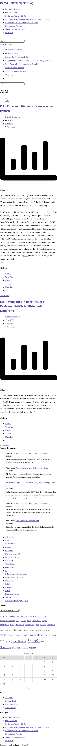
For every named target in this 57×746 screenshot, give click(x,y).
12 (20, 671)
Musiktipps (9, 581)
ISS (13, 629)
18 (12, 675)
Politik (7, 584)
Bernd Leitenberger (12, 117)
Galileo (43, 625)
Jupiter (19, 630)
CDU (29, 621)
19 (20, 675)
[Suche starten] (26, 84)
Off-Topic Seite (11, 53)
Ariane (12, 616)
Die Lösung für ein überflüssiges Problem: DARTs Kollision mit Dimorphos (22, 306)
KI (6, 571)
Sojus (7, 641)
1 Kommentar (10, 327)
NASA (3, 635)
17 (4, 675)
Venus (25, 647)
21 (37, 675)
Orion (10, 635)
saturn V (47, 635)
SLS (2, 641)
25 (12, 680)
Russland (33, 635)
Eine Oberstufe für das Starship (27, 521)
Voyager (32, 647)
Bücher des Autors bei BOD (16, 57)
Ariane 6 (31, 616)
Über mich (9, 75)
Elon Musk (4, 625)
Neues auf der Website (14, 68)
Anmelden (9, 698)
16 (53, 671)
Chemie (8, 547)
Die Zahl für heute (12, 557)
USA (14, 648)
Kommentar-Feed (11, 704)
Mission (38, 405)
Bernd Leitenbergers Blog (16, 3)
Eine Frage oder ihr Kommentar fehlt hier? (22, 64)
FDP (37, 625)
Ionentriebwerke (5, 630)
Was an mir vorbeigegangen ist (16, 601)
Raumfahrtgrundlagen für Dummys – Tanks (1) (33, 468)
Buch (17, 621)
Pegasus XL (11, 405)
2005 (25, 405)
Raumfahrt (9, 124)
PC (14, 635)
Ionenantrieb (51, 625)
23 (53, 675)
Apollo (3, 616)
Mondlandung (44, 630)
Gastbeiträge (10, 564)
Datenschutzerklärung (14, 50)
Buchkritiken (10, 544)
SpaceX (8, 597)
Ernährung (9, 561)
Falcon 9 (20, 624)
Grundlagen (9, 567)
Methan (32, 630)
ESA (12, 624)
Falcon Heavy (30, 625)
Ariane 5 (20, 616)
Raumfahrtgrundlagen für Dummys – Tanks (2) (33, 453)
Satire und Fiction (12, 594)
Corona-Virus (36, 621)
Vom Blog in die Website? (16, 71)
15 (45, 671)
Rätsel (7, 591)
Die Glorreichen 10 (12, 554)
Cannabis (23, 621)
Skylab (53, 635)
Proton (18, 635)
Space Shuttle (18, 641)
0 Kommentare (10, 127)
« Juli (27, 688)
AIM (7, 101)
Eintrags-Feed (10, 701)
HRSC (25, 256)
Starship (5, 647)
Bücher (8, 541)
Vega (19, 647)
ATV (44, 616)
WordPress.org (10, 708)
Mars (25, 630)
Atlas (39, 617)
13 (28, 671)
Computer (9, 551)
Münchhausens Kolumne (14, 577)
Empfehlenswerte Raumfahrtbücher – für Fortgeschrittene (29, 60)
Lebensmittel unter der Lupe (16, 574)
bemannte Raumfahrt (7, 621)
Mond (37, 630)
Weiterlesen (4, 296)
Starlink (43, 641)
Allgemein (9, 324)
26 (20, 680)
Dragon (44, 621)
